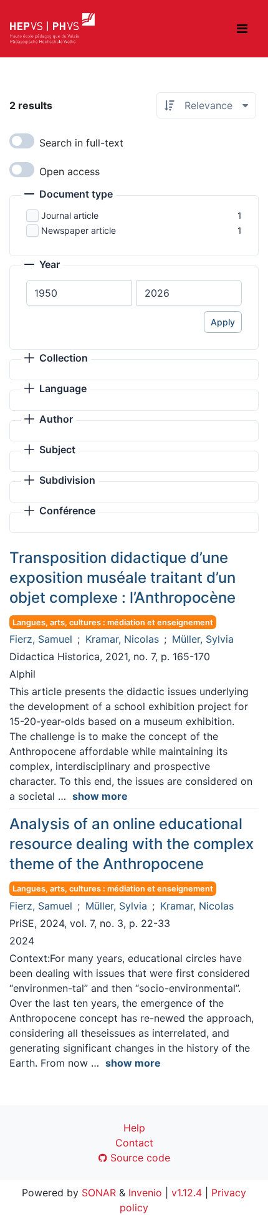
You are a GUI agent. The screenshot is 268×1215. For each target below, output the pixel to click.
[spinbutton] (79, 293)
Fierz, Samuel (40, 639)
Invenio (145, 1192)
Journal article (69, 215)
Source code (138, 1157)
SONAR (99, 1192)
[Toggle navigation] (242, 29)
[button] (68, 195)
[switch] (21, 140)
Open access (69, 171)
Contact (134, 1142)
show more (100, 796)
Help (134, 1127)
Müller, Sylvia (203, 639)
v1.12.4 (186, 1192)
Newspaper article (78, 230)
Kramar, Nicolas (122, 639)
